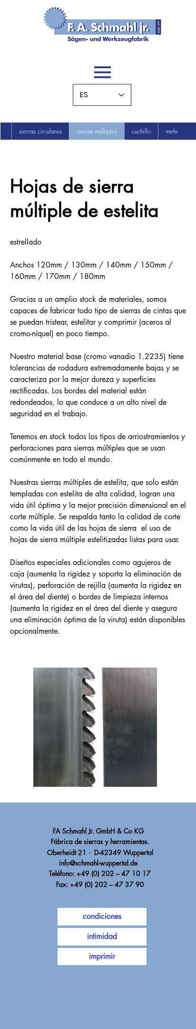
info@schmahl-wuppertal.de (98, 862)
